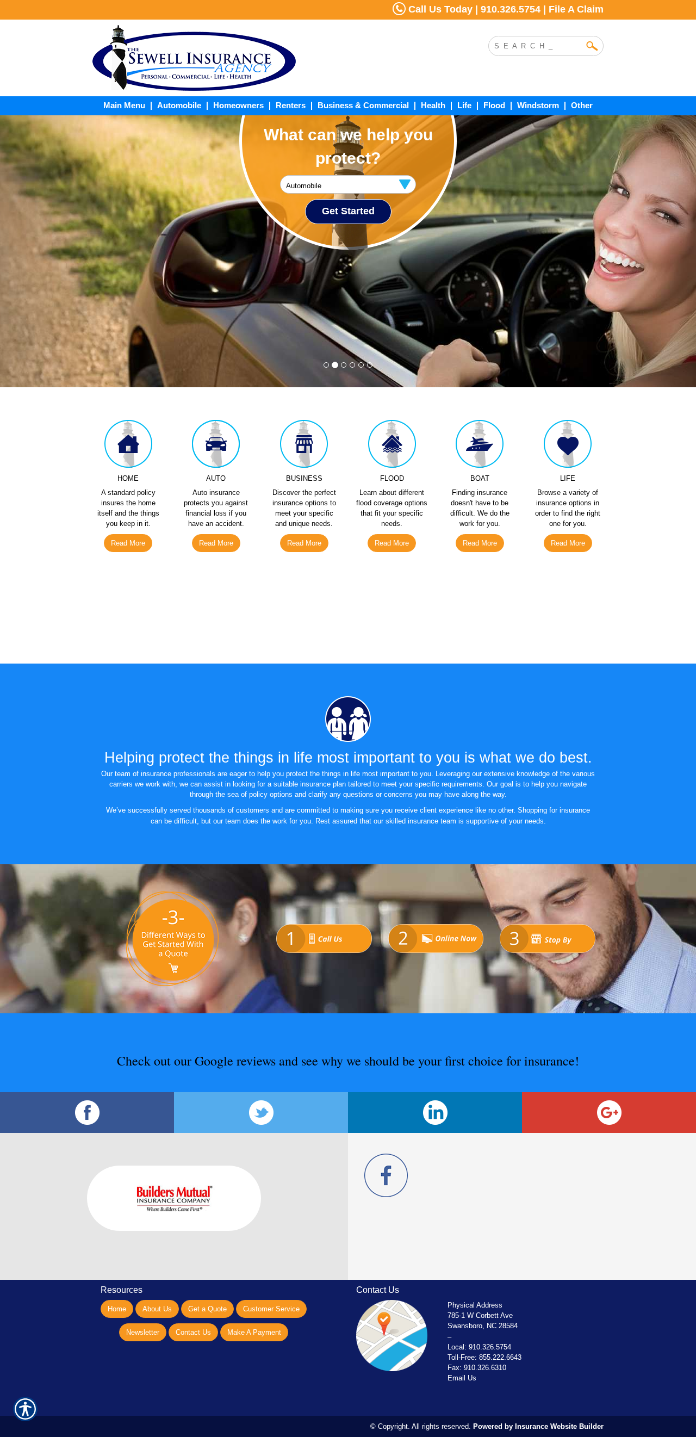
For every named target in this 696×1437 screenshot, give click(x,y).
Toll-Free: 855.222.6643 (484, 1357)
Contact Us (193, 1332)
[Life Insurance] (568, 446)
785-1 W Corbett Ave (480, 1315)
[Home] (238, 58)
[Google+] (609, 1112)
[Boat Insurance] (480, 446)
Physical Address (475, 1305)
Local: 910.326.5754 (479, 1347)
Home (117, 1309)
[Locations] (547, 927)
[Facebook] (87, 1112)
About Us (157, 1309)
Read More (128, 543)
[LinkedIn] (435, 1112)
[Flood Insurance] (392, 446)
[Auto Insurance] (216, 446)
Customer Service (271, 1309)
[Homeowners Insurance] (128, 446)
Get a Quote (207, 1309)
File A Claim (576, 9)
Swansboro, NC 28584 (483, 1326)
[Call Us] (436, 927)
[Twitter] (261, 1112)
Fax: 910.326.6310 (477, 1368)
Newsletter (142, 1332)
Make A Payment (254, 1332)
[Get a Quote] (324, 927)
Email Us (462, 1378)
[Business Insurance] (304, 446)
